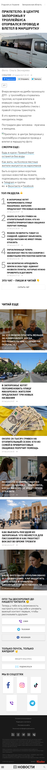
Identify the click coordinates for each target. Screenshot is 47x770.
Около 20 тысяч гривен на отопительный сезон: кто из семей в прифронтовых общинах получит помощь (21, 443)
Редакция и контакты (23, 722)
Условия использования (23, 718)
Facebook (28, 186)
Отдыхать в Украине (10, 4)
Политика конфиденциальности (23, 728)
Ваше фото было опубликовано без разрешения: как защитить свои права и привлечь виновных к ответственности (23, 580)
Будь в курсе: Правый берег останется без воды (18, 154)
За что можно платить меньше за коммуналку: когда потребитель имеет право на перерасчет (22, 339)
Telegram (9, 182)
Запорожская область (32, 4)
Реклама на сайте (24, 725)
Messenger (25, 637)
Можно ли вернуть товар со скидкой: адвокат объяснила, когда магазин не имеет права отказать (22, 486)
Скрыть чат (23, 287)
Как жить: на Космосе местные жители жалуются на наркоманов (21, 163)
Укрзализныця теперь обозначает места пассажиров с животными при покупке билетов (26, 252)
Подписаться (26, 667)
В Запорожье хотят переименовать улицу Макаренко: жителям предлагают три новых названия (17, 391)
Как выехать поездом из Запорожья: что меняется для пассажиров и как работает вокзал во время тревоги (22, 536)
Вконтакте (14, 186)
